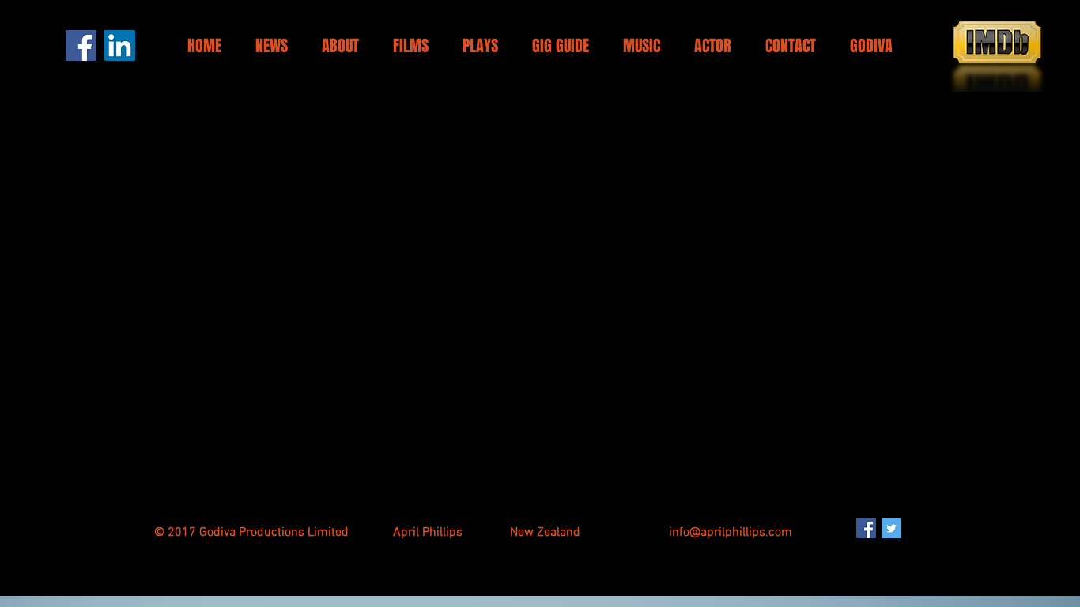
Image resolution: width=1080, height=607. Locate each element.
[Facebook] (81, 45)
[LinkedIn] (119, 45)
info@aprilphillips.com (730, 533)
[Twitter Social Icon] (891, 528)
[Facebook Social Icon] (866, 528)
